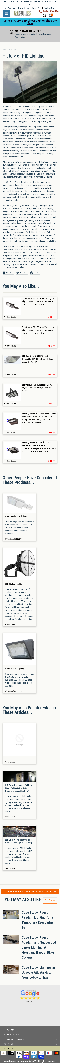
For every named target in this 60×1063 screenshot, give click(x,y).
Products (9, 1030)
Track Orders (23, 8)
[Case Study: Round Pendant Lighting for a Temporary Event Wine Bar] (11, 914)
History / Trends (9, 49)
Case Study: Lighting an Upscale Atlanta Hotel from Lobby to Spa (38, 972)
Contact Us (49, 8)
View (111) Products (13, 539)
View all (50, 900)
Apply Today (20, 37)
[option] (30, 34)
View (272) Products (13, 691)
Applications (11, 1034)
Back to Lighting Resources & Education (32, 892)
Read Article (10, 762)
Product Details (10, 317)
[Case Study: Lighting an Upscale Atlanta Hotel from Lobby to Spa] (11, 969)
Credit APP (36, 8)
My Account (10, 8)
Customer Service (14, 1039)
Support (8, 1044)
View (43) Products (12, 624)
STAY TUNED (10, 1048)
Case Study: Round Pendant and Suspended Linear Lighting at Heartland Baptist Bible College (39, 947)
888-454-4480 (51, 11)
